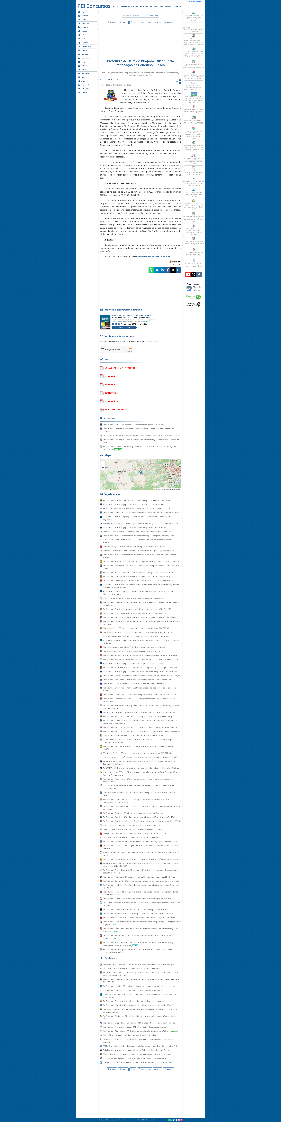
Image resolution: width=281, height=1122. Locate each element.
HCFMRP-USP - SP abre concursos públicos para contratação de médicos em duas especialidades (138, 787)
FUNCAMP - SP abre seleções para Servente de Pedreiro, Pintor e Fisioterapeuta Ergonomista (137, 518)
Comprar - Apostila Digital (124, 327)
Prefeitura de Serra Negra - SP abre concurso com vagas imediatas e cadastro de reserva (141, 731)
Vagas (83, 69)
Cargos (83, 62)
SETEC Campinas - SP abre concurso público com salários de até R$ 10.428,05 (136, 508)
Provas (83, 77)
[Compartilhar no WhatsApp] (151, 270)
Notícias (84, 19)
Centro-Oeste (86, 46)
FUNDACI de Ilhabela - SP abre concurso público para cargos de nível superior (137, 636)
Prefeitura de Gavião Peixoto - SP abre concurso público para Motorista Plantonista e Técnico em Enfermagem (140, 721)
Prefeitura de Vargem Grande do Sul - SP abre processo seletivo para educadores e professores (139, 700)
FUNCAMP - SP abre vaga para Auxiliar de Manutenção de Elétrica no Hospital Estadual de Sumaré (141, 641)
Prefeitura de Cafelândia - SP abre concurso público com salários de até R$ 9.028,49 (139, 694)
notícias (153, 6)
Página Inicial (86, 12)
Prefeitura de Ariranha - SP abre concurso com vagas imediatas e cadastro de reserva (140, 655)
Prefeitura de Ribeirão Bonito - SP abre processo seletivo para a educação (135, 909)
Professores (85, 58)
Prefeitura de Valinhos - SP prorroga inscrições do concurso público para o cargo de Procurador (139, 447)
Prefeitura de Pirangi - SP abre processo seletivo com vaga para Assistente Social (138, 572)
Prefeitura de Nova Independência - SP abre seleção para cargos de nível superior (138, 535)
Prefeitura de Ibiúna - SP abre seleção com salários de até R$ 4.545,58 (133, 424)
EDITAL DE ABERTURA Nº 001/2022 (120, 368)
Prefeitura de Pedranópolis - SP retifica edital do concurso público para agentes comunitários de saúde (137, 950)
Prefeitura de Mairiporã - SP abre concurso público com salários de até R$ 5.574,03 (139, 877)
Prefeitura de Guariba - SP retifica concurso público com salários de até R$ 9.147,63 (139, 817)
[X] (179, 1120)
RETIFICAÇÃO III (111, 393)
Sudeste (84, 31)
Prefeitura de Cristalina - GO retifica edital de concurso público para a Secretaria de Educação (139, 1017)
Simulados (85, 73)
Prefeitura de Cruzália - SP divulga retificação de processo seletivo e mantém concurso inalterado (140, 847)
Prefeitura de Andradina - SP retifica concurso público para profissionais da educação (140, 659)
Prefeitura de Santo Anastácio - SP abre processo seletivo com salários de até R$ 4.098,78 (141, 675)
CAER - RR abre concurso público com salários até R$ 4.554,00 (129, 1035)
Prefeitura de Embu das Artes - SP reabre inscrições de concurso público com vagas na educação (140, 930)
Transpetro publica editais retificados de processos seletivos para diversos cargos (138, 964)
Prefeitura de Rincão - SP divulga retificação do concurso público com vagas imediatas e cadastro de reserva (141, 893)
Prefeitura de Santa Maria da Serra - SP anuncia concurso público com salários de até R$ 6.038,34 (141, 567)
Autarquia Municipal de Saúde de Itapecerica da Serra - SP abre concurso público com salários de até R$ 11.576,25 (140, 864)
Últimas (84, 50)
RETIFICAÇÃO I (111, 376)
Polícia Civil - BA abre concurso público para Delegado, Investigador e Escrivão (137, 1050)
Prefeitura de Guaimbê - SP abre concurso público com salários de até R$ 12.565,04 (139, 617)
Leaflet (157, 489)
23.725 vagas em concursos (125, 6)
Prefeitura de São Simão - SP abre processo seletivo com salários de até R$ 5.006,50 (139, 679)
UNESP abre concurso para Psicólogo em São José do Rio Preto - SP (132, 825)
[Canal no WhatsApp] (169, 1120)
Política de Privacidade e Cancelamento (112, 1120)
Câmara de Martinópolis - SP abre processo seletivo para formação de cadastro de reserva (139, 794)
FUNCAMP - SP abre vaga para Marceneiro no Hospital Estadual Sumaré (134, 527)
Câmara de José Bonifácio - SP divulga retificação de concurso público (133, 651)
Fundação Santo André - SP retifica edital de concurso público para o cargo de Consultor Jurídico (141, 853)
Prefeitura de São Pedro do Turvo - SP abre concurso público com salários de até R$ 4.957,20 (139, 747)
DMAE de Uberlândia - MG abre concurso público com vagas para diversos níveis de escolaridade (139, 995)
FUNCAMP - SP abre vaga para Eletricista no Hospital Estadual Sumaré (134, 504)
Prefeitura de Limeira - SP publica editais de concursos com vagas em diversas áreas (139, 898)
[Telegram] (172, 1120)
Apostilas (84, 15)
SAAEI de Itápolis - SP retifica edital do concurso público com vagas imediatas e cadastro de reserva (141, 904)
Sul (82, 35)
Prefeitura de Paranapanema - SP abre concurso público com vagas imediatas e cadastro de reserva (141, 807)
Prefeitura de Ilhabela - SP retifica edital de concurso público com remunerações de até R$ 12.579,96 (141, 886)
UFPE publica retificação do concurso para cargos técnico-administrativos (135, 1058)
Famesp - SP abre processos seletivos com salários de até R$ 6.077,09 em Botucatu (139, 550)
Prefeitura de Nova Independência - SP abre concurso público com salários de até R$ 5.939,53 (139, 556)
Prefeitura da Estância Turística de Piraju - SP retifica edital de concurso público (138, 913)
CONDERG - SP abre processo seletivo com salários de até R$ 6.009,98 (133, 735)
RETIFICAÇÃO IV (111, 401)
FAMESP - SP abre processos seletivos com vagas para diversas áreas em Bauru (137, 531)
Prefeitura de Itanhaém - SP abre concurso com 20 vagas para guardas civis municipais (141, 512)
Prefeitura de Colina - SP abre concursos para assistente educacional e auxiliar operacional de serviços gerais (137, 800)
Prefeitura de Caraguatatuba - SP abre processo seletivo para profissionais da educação (141, 859)
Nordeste (84, 42)
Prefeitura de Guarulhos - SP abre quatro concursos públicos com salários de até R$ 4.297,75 (139, 689)
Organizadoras (86, 85)
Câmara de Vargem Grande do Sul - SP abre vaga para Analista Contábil (134, 647)
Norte (83, 39)
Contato (84, 92)
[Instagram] (181, 1120)
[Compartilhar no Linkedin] (162, 270)
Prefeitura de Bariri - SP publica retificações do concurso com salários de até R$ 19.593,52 (142, 821)
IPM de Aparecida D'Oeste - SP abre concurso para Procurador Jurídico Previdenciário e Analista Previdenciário (141, 773)
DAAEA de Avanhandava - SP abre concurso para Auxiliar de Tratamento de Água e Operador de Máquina (139, 740)
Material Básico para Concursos (154, 256)
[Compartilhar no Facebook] (167, 270)
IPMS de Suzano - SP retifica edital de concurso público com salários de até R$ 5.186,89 (140, 757)
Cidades (84, 65)
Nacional (84, 27)
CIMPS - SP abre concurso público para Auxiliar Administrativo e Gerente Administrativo (141, 435)
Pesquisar (153, 15)
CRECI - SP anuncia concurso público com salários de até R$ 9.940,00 (132, 829)
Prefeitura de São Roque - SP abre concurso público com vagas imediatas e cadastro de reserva (141, 441)
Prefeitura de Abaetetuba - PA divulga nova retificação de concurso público (140, 1031)
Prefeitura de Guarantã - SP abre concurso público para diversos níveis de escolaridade (141, 881)
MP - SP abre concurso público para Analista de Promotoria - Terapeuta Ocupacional (140, 917)
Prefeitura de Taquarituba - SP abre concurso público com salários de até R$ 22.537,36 (141, 561)
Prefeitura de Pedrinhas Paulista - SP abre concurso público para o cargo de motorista (140, 667)
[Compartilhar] (178, 270)
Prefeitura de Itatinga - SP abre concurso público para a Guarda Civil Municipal (137, 576)
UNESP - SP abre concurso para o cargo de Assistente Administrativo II (133, 598)
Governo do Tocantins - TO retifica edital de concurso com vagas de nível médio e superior (138, 1040)
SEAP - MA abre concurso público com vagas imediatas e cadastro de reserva (136, 1054)
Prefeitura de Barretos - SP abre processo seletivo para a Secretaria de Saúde (136, 500)
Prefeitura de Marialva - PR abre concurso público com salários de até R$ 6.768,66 (138, 1005)
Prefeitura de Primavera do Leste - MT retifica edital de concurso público (134, 1027)
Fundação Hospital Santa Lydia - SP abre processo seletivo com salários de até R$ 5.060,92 (138, 541)
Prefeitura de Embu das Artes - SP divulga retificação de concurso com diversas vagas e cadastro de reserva (141, 871)
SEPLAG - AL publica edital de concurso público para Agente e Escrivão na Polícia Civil (140, 1046)
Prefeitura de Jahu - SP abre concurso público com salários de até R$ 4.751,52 (136, 683)
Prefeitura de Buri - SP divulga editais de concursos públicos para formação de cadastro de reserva (141, 622)
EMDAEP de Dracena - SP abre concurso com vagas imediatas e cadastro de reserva (139, 712)
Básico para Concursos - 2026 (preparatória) (131, 315)
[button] (103, 463)
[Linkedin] (174, 1120)
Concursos (85, 23)
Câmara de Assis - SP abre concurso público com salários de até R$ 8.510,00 (136, 628)
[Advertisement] (122, 41)
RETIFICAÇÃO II (111, 384)
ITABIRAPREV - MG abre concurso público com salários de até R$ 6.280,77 (135, 990)
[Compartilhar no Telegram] (156, 270)
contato (177, 6)
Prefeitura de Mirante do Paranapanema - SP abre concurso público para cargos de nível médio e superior (141, 706)
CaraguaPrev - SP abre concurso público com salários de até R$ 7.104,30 (134, 833)
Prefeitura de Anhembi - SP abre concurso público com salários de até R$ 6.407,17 (138, 580)
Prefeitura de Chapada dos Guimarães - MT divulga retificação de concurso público (139, 1023)
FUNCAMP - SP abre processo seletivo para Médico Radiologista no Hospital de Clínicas (141, 768)
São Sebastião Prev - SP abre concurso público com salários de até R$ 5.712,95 (137, 753)
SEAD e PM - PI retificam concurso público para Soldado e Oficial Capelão (138, 1062)
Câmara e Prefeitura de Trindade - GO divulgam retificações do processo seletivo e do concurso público (140, 1010)
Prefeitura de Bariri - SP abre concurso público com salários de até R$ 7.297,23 (137, 609)
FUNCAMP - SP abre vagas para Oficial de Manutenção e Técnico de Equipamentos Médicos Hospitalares (139, 592)
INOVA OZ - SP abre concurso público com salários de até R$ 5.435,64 (133, 837)
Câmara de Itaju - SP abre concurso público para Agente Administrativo (134, 546)
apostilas (144, 6)
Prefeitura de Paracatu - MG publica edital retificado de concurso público (135, 1001)
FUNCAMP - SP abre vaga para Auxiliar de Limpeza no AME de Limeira (133, 663)
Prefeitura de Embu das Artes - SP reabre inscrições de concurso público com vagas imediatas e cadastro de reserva (139, 943)
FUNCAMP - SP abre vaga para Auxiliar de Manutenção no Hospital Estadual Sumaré (140, 671)
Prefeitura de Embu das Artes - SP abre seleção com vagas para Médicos (134, 613)
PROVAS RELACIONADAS (115, 410)
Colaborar (85, 89)
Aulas (83, 81)
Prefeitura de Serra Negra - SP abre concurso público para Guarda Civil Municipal (138, 716)
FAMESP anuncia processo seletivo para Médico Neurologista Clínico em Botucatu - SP (140, 523)
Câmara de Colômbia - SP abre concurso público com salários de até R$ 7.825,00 (138, 632)
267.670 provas (165, 6)
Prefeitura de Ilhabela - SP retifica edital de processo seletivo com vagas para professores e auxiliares (141, 603)
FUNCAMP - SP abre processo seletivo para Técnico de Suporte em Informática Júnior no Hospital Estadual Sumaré (141, 586)
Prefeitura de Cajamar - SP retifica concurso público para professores (133, 813)
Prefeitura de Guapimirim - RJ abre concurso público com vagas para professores (194, 76)
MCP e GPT (85, 54)
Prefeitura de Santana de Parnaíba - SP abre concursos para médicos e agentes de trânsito (138, 430)
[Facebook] (176, 1120)
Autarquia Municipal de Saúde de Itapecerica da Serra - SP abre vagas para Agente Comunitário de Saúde (139, 762)
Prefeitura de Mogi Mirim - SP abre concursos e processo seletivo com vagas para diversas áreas (138, 780)
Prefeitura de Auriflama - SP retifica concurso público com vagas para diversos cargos (140, 841)
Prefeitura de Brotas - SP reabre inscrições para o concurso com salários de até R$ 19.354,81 (138, 937)
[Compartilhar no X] (173, 270)
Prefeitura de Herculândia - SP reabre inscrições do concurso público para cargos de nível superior (142, 923)
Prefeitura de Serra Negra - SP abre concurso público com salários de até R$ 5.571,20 (140, 727)
